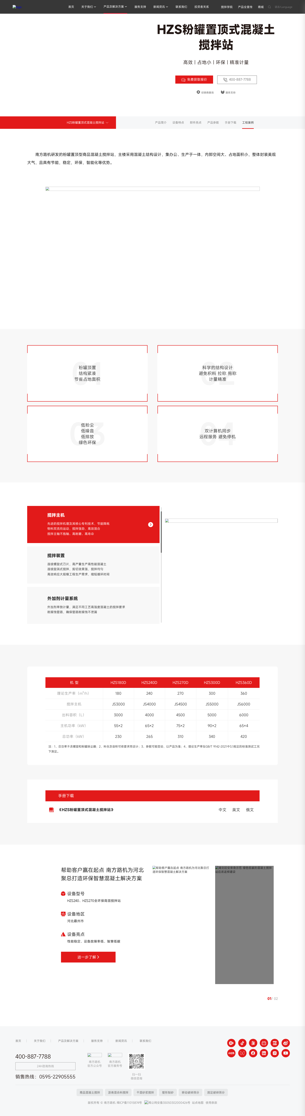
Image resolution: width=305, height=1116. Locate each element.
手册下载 (230, 122)
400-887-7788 (240, 79)
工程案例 (248, 122)
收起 (296, 1019)
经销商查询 (207, 92)
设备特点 (178, 122)
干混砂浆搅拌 (145, 1092)
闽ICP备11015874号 (129, 1103)
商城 (261, 7)
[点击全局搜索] (269, 7)
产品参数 (213, 122)
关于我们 (87, 7)
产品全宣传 (245, 7)
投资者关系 (201, 7)
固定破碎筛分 (216, 1092)
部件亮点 (195, 122)
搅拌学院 (227, 7)
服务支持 (140, 7)
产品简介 (161, 122)
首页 (71, 7)
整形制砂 (168, 1092)
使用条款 (211, 1103)
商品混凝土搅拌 (90, 1092)
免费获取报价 (197, 79)
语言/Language (283, 7)
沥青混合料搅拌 (118, 1092)
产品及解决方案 (114, 7)
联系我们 (181, 7)
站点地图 (198, 1103)
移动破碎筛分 (190, 1092)
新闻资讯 (159, 7)
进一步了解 (86, 957)
